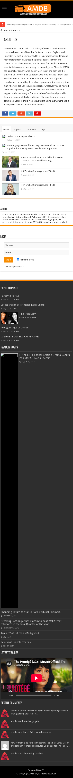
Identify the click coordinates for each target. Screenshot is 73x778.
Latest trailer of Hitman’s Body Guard (22, 304)
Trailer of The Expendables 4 (21, 136)
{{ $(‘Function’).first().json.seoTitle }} (38, 171)
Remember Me (26, 259)
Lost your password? (14, 266)
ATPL (42, 770)
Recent (6, 129)
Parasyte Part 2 (10, 295)
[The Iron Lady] (9, 318)
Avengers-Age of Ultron (15, 327)
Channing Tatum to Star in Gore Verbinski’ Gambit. (31, 612)
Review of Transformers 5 (16, 642)
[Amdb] (36, 9)
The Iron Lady (27, 313)
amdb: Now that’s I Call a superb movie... (31, 732)
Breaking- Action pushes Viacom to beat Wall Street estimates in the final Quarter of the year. (31, 622)
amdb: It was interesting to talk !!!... (27, 753)
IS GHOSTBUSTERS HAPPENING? (20, 336)
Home (5, 30)
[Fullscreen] (68, 695)
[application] (36, 678)
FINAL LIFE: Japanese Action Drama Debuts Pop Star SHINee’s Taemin (44, 356)
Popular (17, 129)
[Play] (5, 695)
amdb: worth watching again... (25, 721)
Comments (31, 129)
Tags (42, 129)
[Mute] (62, 695)
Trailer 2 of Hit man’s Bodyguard (20, 633)
